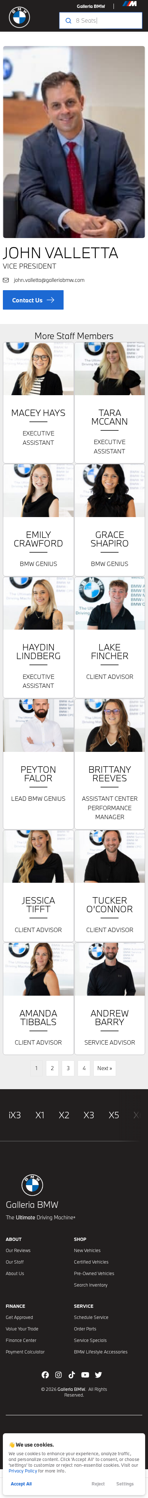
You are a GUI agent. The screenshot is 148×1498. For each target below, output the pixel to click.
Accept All (21, 1483)
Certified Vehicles (91, 1262)
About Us (15, 1273)
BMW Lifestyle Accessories (101, 1352)
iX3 (15, 1115)
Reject (98, 1483)
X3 (89, 1115)
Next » (104, 1068)
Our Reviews (18, 1250)
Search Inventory (90, 1285)
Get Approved (19, 1317)
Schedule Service (91, 1317)
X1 (40, 1115)
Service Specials (90, 1340)
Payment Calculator (25, 1352)
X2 (64, 1115)
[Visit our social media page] (45, 1375)
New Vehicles (87, 1250)
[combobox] (100, 20)
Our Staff (15, 1262)
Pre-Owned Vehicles (94, 1273)
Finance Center (21, 1340)
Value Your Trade (22, 1329)
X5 (114, 1115)
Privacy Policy (23, 1471)
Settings (125, 1483)
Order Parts (85, 1329)
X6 (139, 1115)
